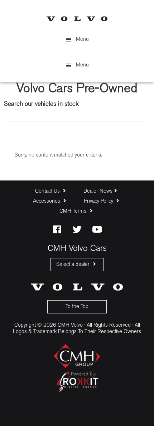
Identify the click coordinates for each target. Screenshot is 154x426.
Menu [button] (82, 39)
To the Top (77, 306)
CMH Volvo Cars (77, 18)
